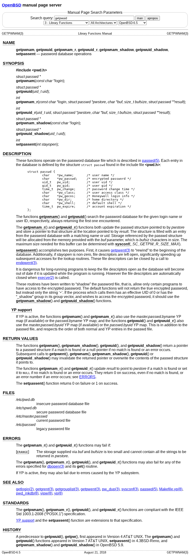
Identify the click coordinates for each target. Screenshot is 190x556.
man (140, 18)
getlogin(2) (25, 489)
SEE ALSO (13, 482)
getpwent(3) (120, 250)
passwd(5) (150, 161)
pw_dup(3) (111, 489)
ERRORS (87, 377)
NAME (9, 42)
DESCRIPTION (17, 153)
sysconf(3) (129, 489)
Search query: (42, 18)
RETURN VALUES (20, 338)
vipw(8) (46, 493)
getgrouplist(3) (67, 489)
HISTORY (12, 529)
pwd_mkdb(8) (27, 493)
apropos (152, 18)
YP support (21, 310)
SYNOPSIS (13, 63)
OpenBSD (11, 5)
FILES (9, 392)
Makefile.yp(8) (170, 489)
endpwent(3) (26, 263)
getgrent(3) (44, 489)
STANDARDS (16, 503)
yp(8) (58, 493)
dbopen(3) (55, 466)
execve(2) (46, 278)
